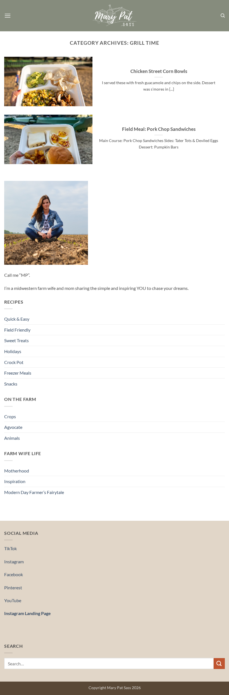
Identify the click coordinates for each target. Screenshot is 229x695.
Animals (12, 438)
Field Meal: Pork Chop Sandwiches (158, 129)
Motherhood (16, 470)
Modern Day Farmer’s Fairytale (34, 492)
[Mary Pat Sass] (114, 15)
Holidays (12, 351)
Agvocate (13, 427)
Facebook (13, 574)
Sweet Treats (16, 340)
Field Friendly (17, 329)
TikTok (10, 548)
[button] (7, 15)
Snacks (10, 383)
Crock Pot (13, 362)
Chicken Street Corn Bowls (158, 71)
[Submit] (219, 663)
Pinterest (13, 587)
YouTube (12, 600)
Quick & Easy (16, 319)
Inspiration (14, 481)
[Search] (223, 15)
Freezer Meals (17, 372)
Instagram (14, 561)
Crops (10, 416)
